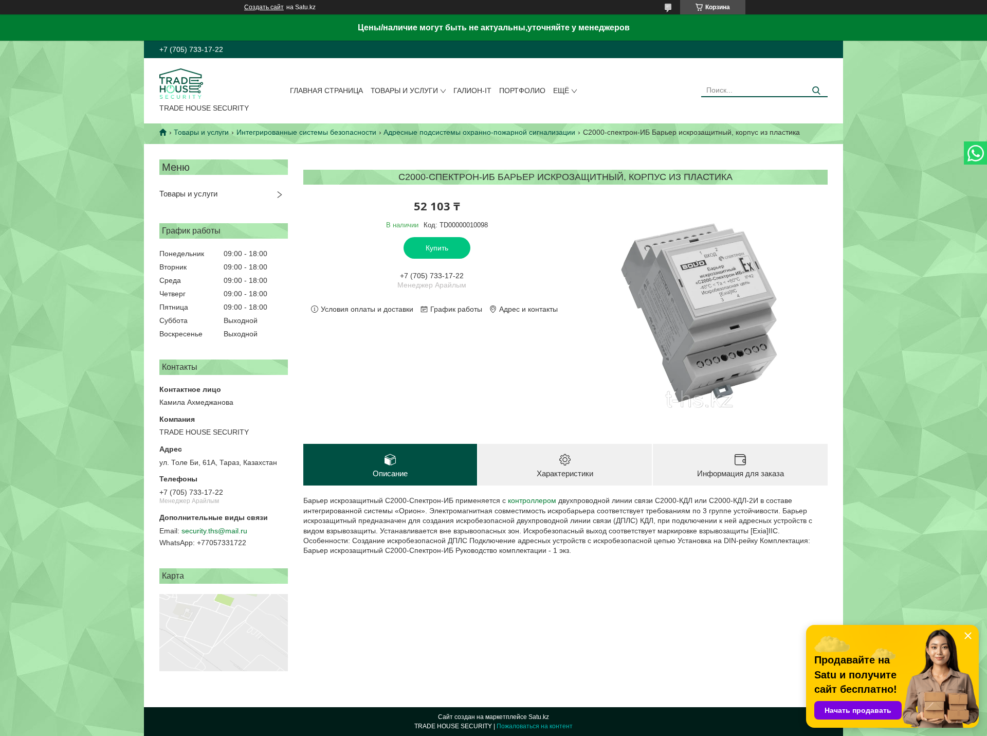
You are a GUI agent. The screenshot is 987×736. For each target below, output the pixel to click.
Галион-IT (472, 90)
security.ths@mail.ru (214, 531)
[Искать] (816, 90)
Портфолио (522, 90)
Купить (437, 248)
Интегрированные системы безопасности (306, 132)
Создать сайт (264, 7)
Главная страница (326, 90)
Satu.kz (538, 717)
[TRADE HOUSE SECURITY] (181, 83)
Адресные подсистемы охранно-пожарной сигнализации (479, 132)
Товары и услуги (404, 90)
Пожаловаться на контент (535, 726)
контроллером (532, 500)
